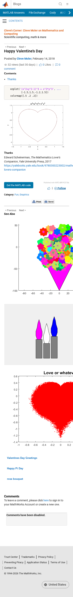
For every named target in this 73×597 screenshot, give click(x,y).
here (46, 500)
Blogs (17, 4)
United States (57, 584)
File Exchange (37, 12)
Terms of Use (57, 562)
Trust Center (11, 556)
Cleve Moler (24, 58)
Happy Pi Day (15, 468)
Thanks (11, 79)
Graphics (24, 194)
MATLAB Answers (13, 12)
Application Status (37, 562)
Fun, (17, 194)
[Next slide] (66, 12)
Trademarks (28, 556)
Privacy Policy (45, 556)
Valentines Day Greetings (22, 457)
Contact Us (10, 567)
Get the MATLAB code (19, 185)
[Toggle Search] (60, 4)
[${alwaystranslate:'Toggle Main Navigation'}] (67, 4)
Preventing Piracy (13, 562)
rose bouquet (15, 478)
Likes (46, 64)
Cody (53, 12)
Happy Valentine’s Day (23, 51)
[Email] (49, 201)
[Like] (48, 188)
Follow (61, 188)
